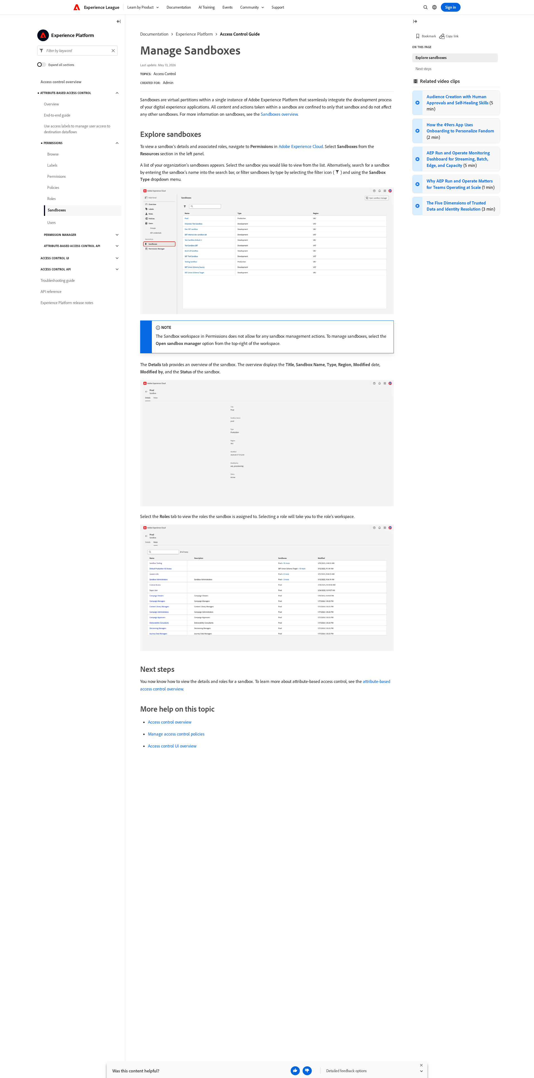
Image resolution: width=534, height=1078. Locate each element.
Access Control (165, 73)
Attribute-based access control (65, 93)
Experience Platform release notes (67, 302)
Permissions (53, 143)
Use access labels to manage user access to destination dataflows (77, 129)
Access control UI (55, 258)
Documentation (154, 34)
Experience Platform (194, 34)
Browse (53, 154)
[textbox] (77, 51)
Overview (51, 104)
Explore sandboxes (431, 57)
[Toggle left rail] (119, 22)
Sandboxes (57, 210)
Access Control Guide (240, 34)
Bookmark (429, 36)
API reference (51, 291)
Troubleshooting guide (58, 280)
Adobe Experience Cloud (301, 146)
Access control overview (169, 722)
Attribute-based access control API (72, 246)
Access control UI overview (172, 746)
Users (51, 222)
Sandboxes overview (279, 114)
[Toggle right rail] (415, 22)
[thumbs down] (307, 1070)
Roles (51, 198)
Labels (52, 165)
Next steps (423, 68)
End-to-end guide (57, 115)
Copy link (452, 36)
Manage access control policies (176, 734)
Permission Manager (60, 235)
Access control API (56, 269)
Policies (53, 187)
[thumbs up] (295, 1070)
